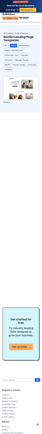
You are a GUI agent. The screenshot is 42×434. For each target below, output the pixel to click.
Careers (5, 429)
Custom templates (9, 407)
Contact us (6, 395)
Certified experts (8, 414)
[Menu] (23, 18)
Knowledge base (8, 404)
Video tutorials (7, 410)
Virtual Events (7, 398)
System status (8, 417)
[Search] (37, 380)
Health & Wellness (21, 33)
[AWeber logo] (8, 14)
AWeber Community (10, 401)
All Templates (9, 33)
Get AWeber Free (10, 18)
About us (5, 426)
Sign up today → (21, 347)
